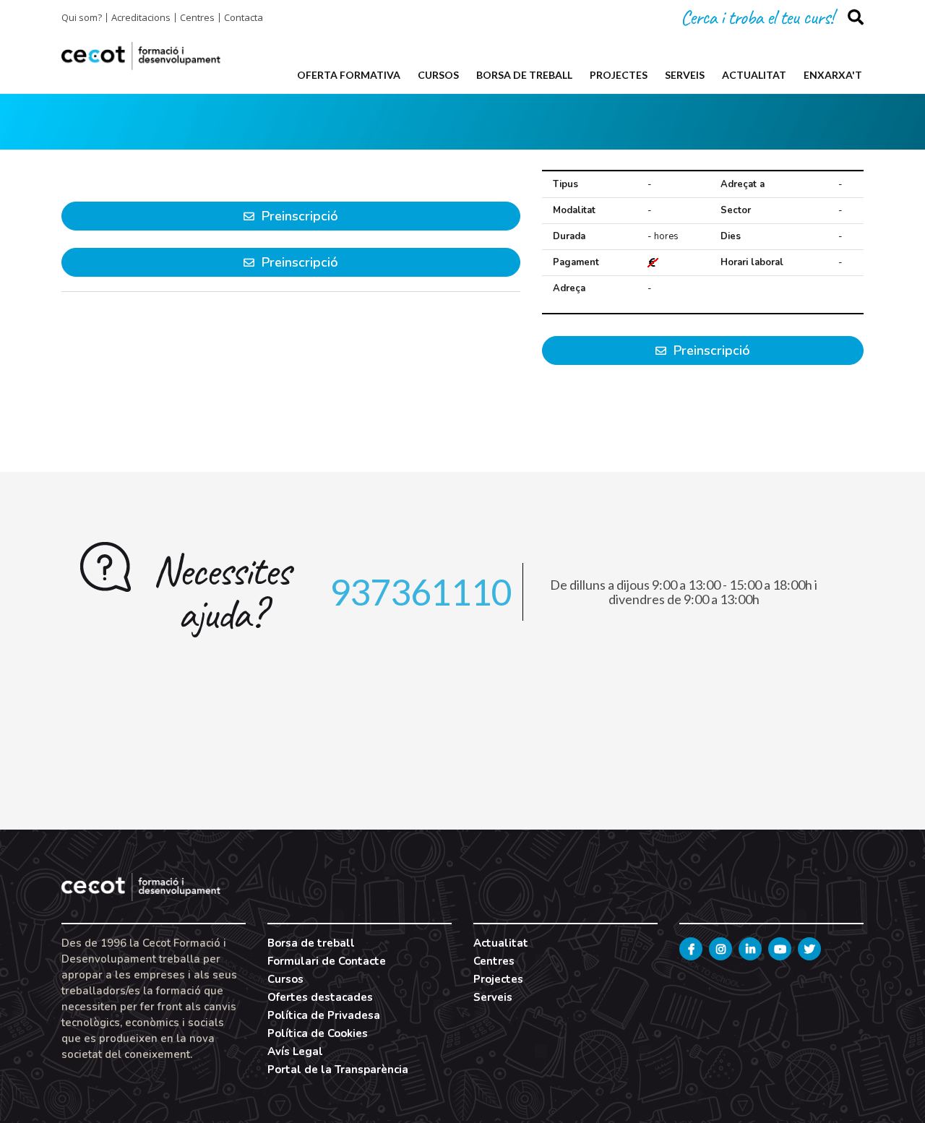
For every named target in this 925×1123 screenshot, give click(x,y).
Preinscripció (710, 350)
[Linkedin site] (750, 948)
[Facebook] (690, 948)
